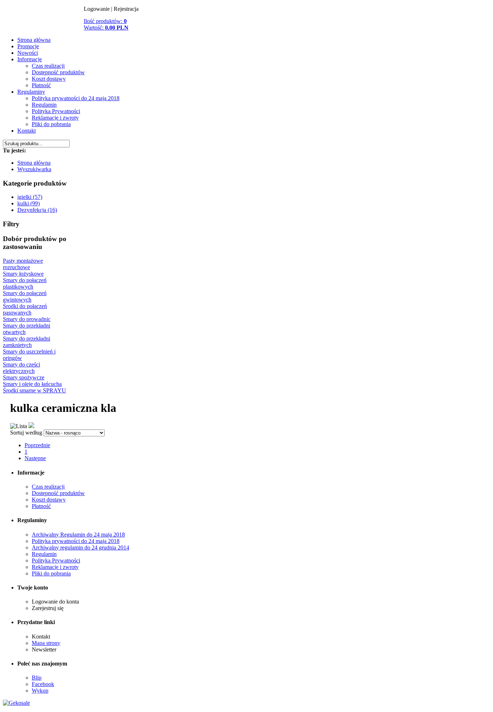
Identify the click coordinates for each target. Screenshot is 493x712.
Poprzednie (37, 445)
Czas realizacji (48, 66)
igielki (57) (29, 197)
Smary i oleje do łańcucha (32, 384)
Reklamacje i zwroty (55, 118)
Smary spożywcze (23, 377)
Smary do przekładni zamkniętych (26, 341)
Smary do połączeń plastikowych (25, 283)
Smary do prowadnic (27, 319)
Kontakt (26, 131)
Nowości (27, 53)
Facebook (43, 684)
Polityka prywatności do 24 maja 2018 (75, 98)
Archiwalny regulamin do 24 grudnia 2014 (80, 547)
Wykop (40, 690)
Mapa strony (46, 643)
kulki (43, 25)
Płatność (41, 85)
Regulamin (44, 105)
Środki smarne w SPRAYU (34, 390)
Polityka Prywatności (56, 111)
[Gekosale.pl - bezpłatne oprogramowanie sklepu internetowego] (16, 703)
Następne (35, 458)
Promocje (28, 46)
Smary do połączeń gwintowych (25, 296)
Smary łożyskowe (23, 274)
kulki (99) (28, 203)
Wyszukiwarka (34, 169)
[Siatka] (31, 426)
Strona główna (34, 40)
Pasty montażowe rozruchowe (23, 264)
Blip (37, 678)
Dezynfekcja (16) (37, 210)
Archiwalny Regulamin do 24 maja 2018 (78, 534)
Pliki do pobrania (51, 124)
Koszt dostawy (49, 79)
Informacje (29, 59)
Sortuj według (26, 433)
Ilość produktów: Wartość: (106, 24)
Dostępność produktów (58, 72)
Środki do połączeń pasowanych (25, 309)
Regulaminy (31, 92)
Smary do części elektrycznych (21, 367)
